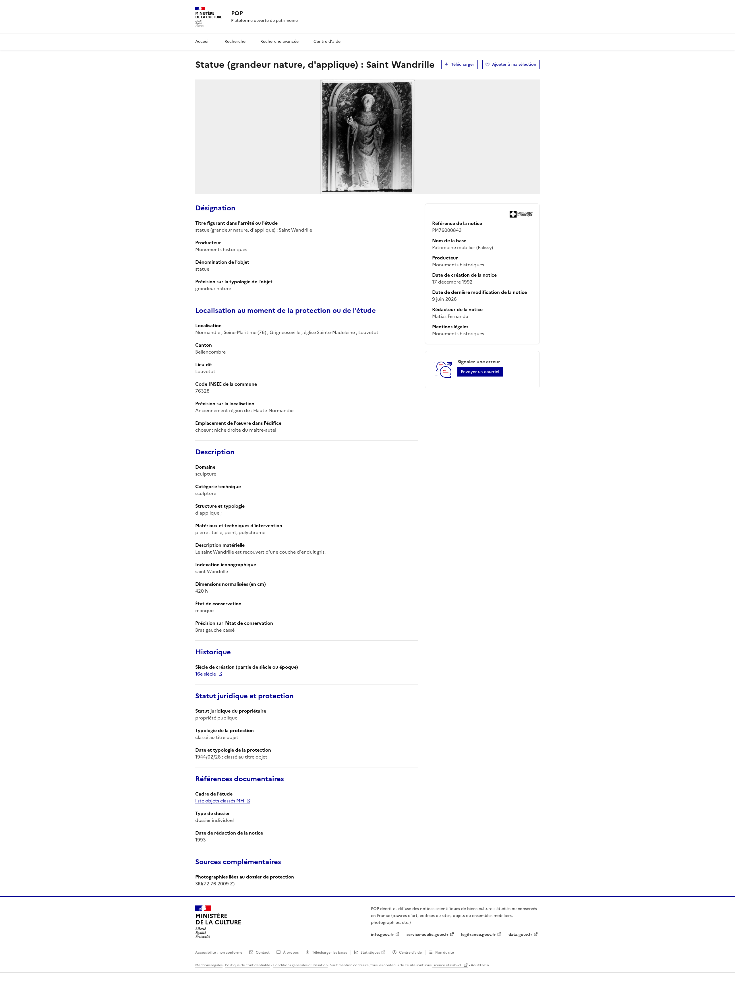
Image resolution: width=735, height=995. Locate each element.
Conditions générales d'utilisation (300, 965)
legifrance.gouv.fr (478, 935)
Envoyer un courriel (480, 372)
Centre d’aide (410, 952)
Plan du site (444, 952)
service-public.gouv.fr (427, 935)
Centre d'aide (327, 41)
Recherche (235, 41)
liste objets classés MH (219, 800)
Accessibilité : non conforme (218, 952)
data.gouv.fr (520, 935)
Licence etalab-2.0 (447, 965)
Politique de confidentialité (247, 965)
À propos (291, 952)
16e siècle (205, 673)
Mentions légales (209, 965)
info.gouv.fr (382, 935)
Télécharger (462, 64)
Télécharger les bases (329, 952)
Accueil (202, 41)
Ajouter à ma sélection (514, 64)
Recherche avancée (279, 41)
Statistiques (370, 952)
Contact (263, 952)
